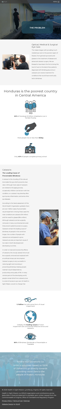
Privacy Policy (7, 401)
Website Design (7, 404)
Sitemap (27, 401)
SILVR (18, 404)
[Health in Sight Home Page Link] (5, 1)
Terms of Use (17, 401)
